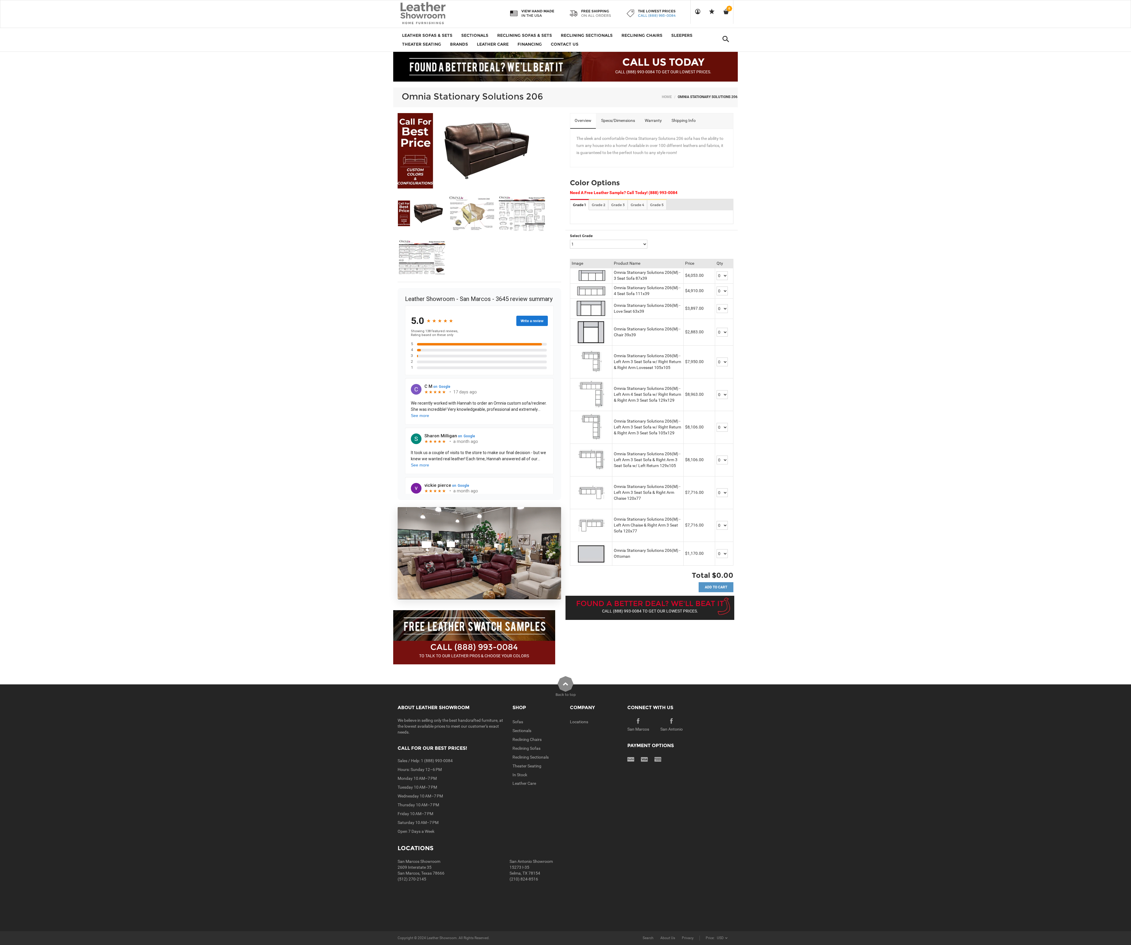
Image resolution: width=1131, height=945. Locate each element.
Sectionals (521, 730)
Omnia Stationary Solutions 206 (472, 96)
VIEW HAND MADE (537, 11)
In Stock (519, 774)
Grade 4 (637, 205)
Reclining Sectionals (530, 757)
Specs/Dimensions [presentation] (618, 120)
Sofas (517, 721)
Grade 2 (598, 205)
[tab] (583, 121)
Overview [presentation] (583, 120)
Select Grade (581, 236)
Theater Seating (526, 766)
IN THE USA (531, 15)
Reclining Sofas (526, 748)
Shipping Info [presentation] (684, 120)
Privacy (688, 938)
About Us (667, 938)
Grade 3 (618, 205)
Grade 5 (657, 205)
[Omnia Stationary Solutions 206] (422, 213)
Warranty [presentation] (653, 120)
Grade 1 (579, 205)
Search (648, 938)
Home (667, 97)
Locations (579, 721)
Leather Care (524, 783)
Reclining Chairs (527, 739)
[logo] (434, 13)
